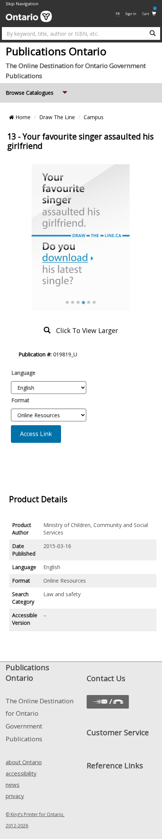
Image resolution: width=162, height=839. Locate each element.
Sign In (130, 13)
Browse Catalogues (37, 92)
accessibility (21, 773)
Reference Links (115, 765)
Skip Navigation (22, 3)
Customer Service (118, 732)
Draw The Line (57, 117)
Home (22, 117)
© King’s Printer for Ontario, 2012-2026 (35, 820)
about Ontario (24, 762)
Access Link (36, 434)
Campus (94, 117)
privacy (15, 796)
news (13, 784)
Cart (149, 13)
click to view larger (84, 330)
